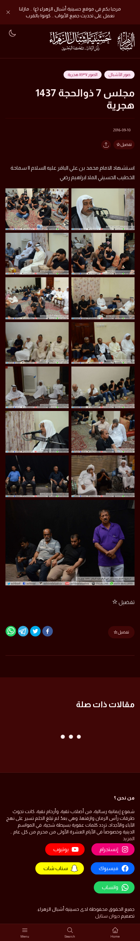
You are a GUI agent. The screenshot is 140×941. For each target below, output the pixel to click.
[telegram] (23, 631)
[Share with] (106, 145)
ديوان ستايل (107, 916)
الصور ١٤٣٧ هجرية (83, 74)
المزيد (129, 838)
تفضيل (126, 144)
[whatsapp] (10, 631)
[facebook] (47, 631)
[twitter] (35, 631)
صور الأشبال (119, 74)
